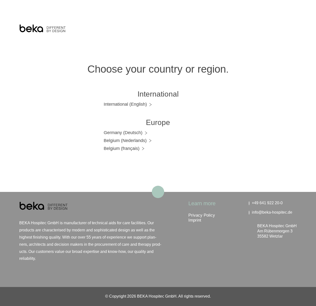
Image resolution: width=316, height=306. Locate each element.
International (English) (125, 104)
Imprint (194, 220)
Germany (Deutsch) (123, 132)
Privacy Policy (201, 215)
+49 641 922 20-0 (267, 203)
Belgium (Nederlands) (125, 140)
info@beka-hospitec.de (272, 212)
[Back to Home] (42, 28)
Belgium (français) (121, 148)
